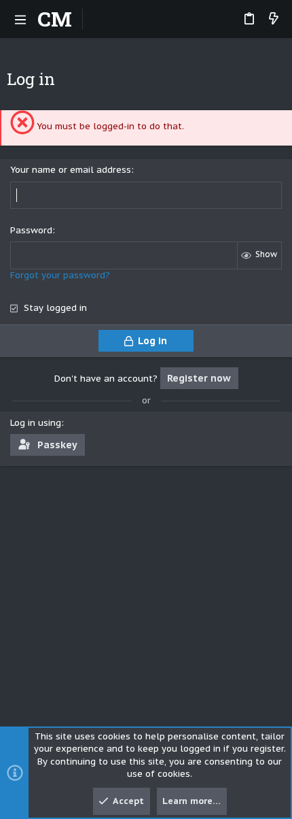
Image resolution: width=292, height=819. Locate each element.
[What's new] (273, 19)
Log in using (35, 423)
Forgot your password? (60, 275)
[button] (20, 19)
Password (31, 230)
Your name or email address (70, 170)
